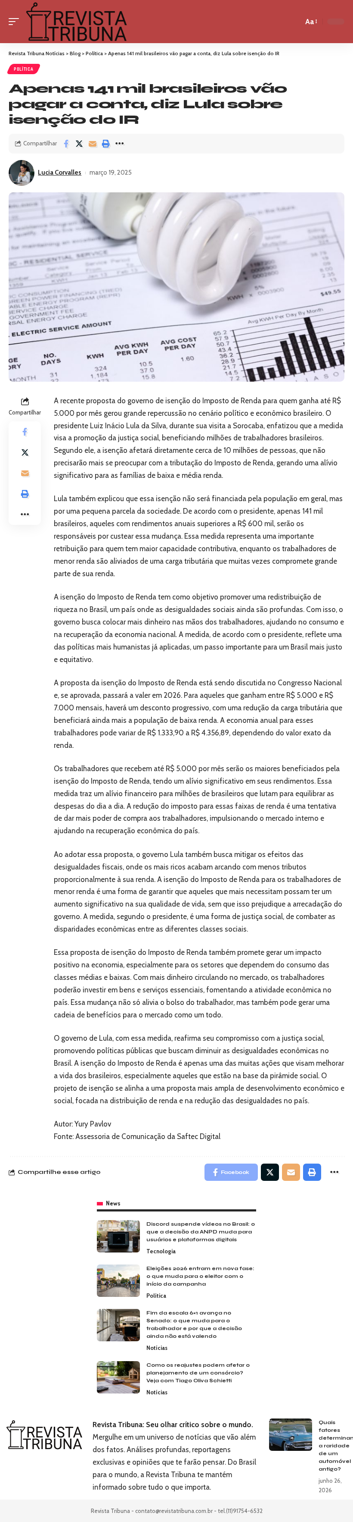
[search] (294, 21)
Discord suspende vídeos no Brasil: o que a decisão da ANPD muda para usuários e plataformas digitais (200, 1232)
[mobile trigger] (16, 21)
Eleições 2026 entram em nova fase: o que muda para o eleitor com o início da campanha (200, 1276)
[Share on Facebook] (66, 144)
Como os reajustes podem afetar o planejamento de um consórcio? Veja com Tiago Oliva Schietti (198, 1373)
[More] (119, 144)
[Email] (93, 144)
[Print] (106, 144)
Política (24, 69)
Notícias (156, 1347)
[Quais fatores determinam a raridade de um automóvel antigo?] (290, 1434)
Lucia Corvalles (59, 172)
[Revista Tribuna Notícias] (76, 21)
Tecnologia (161, 1251)
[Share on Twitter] (79, 144)
